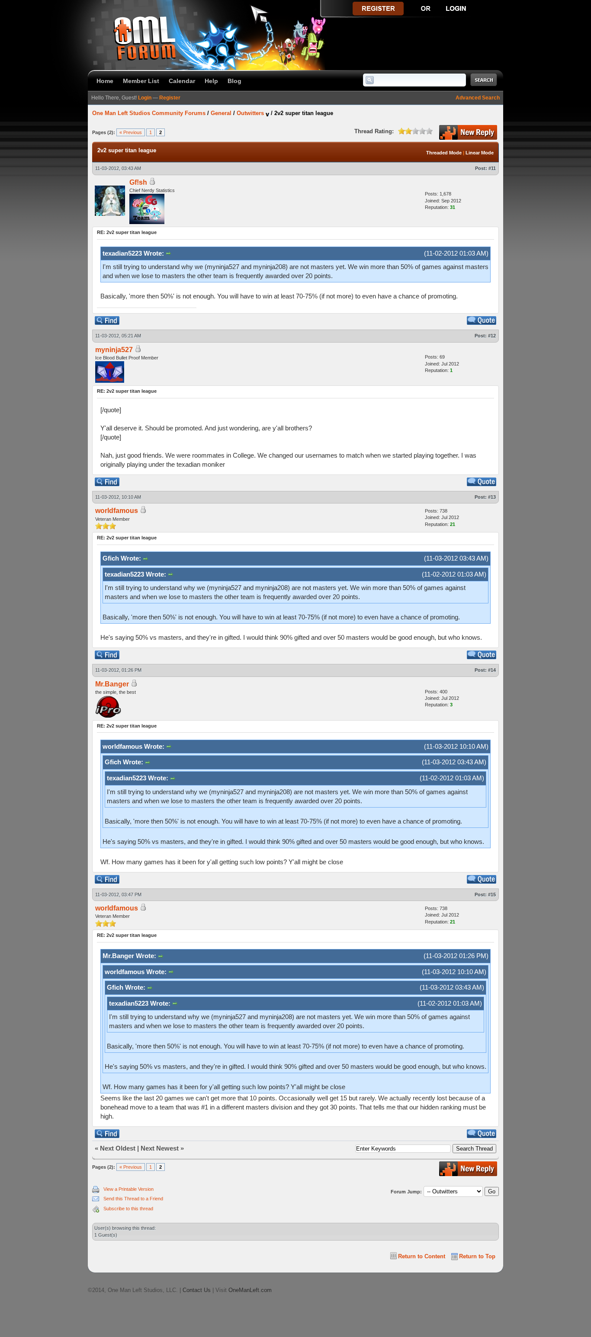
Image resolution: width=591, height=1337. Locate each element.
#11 (492, 168)
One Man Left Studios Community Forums (149, 113)
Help (211, 80)
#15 (492, 894)
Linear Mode (480, 152)
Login (144, 97)
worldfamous (116, 510)
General (221, 113)
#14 (492, 670)
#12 (492, 335)
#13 (492, 497)
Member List (141, 80)
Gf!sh (138, 182)
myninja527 (114, 349)
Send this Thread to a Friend (133, 1198)
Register (169, 97)
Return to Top (477, 1256)
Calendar (182, 80)
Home (104, 80)
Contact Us (197, 1290)
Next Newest (160, 1148)
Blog (234, 80)
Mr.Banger (112, 684)
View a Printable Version (128, 1189)
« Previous (130, 132)
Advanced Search (478, 97)
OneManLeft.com (250, 1290)
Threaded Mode (444, 152)
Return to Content (421, 1256)
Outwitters (250, 113)
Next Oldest (117, 1148)
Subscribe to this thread (128, 1208)
